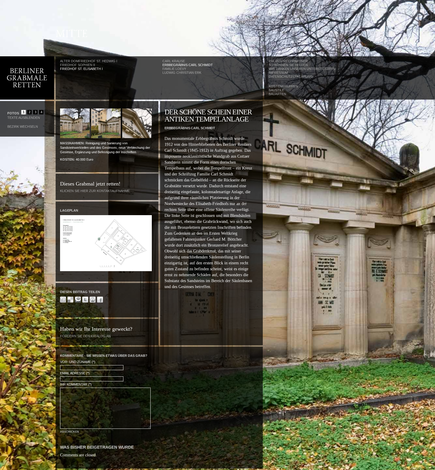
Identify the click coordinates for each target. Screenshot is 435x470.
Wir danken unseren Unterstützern (302, 69)
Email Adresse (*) (75, 373)
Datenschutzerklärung (291, 76)
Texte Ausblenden (23, 117)
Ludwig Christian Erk (181, 72)
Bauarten (277, 94)
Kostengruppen (283, 86)
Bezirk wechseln (22, 126)
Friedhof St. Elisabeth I (81, 69)
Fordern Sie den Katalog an (85, 336)
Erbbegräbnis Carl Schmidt (187, 65)
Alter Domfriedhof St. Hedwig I (88, 61)
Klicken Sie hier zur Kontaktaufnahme (95, 191)
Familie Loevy (174, 69)
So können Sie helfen (288, 65)
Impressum (278, 72)
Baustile (276, 90)
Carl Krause (173, 61)
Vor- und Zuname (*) (77, 362)
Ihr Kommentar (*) (76, 384)
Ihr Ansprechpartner (288, 61)
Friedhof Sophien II (77, 65)
